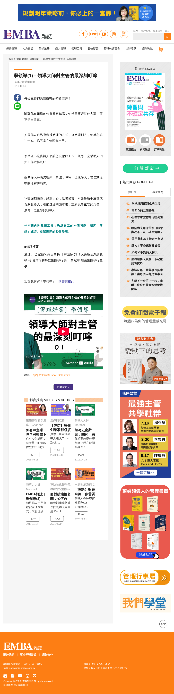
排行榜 (132, 192)
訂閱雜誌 (147, 48)
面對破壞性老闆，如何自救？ (60, 496)
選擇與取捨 (57, 420)
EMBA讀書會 (112, 48)
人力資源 (27, 48)
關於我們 (8, 654)
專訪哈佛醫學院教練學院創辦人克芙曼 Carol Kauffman (60, 487)
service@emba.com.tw (23, 668)
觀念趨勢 (157, 192)
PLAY (33, 454)
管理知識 (146, 30)
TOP (163, 624)
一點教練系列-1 (84, 484)
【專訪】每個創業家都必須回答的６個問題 (60, 428)
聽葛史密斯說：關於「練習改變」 (85, 432)
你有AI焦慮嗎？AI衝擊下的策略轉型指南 (36, 432)
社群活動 (130, 48)
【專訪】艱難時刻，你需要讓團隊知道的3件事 (85, 492)
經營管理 (11, 48)
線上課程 (157, 30)
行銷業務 (44, 48)
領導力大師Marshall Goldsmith (51, 375)
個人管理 (60, 48)
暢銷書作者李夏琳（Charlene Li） (36, 423)
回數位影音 (63, 387)
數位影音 (93, 48)
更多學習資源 (28, 654)
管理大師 (21, 58)
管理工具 (76, 48)
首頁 (11, 58)
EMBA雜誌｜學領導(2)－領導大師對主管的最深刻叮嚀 (36, 496)
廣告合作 (47, 654)
